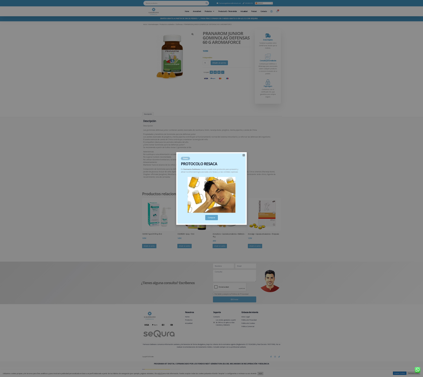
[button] (244, 155)
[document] (211, 188)
